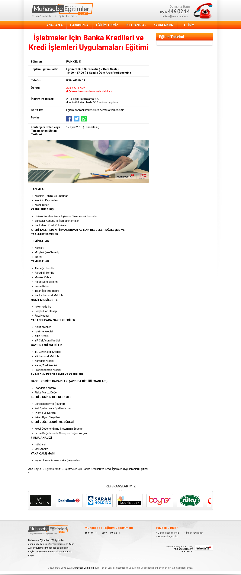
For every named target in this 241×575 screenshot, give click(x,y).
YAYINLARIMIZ (164, 25)
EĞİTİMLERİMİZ (107, 25)
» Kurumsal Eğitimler (167, 536)
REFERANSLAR (136, 25)
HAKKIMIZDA (79, 25)
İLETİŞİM (188, 25)
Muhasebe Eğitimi (62, 10)
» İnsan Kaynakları (194, 532)
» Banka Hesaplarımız (167, 532)
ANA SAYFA (55, 25)
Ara (166, 5)
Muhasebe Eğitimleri (83, 568)
